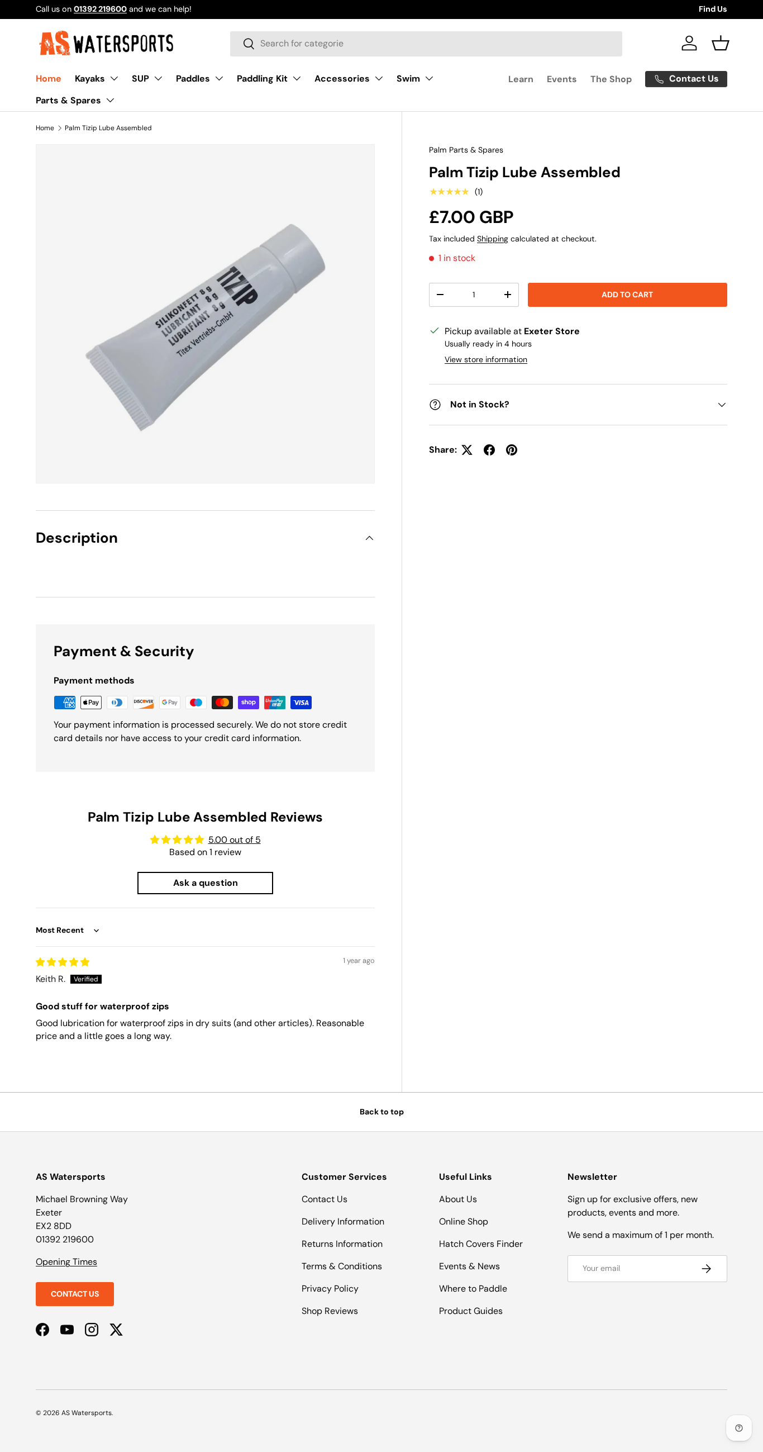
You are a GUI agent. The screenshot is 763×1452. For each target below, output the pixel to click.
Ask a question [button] (205, 883)
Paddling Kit (262, 78)
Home (48, 78)
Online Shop (463, 1221)
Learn (520, 79)
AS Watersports (86, 1412)
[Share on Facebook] (489, 450)
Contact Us (75, 1294)
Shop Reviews (330, 1311)
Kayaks (90, 78)
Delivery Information (343, 1221)
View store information (486, 359)
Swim (408, 78)
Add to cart (627, 295)
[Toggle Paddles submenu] (219, 78)
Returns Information (342, 1244)
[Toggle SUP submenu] (158, 78)
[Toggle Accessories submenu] (378, 78)
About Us (458, 1199)
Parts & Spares (68, 100)
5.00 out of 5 (234, 840)
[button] (720, 43)
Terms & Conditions (342, 1266)
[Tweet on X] (467, 450)
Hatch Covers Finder (481, 1244)
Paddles (193, 78)
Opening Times (66, 1262)
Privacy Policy (330, 1288)
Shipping (492, 238)
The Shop (611, 79)
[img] (62, 962)
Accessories (342, 78)
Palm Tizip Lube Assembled (108, 128)
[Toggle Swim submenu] (429, 78)
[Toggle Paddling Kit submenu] (296, 78)
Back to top (382, 1112)
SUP (140, 78)
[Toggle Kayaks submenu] (114, 78)
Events (562, 79)
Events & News (469, 1266)
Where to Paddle (473, 1288)
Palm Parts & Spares (466, 150)
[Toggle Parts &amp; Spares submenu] (110, 100)
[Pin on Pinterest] (511, 450)
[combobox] (426, 43)
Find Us (713, 9)
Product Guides (471, 1311)
